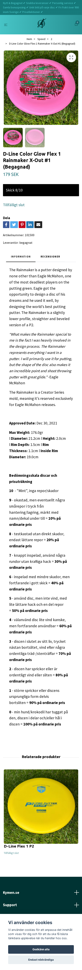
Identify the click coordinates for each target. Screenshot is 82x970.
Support (10, 904)
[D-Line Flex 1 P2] (41, 806)
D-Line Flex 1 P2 (19, 846)
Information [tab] (21, 256)
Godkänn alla (41, 949)
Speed (41, 39)
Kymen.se (11, 892)
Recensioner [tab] (50, 256)
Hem (29, 39)
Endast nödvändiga (41, 959)
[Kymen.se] (42, 24)
